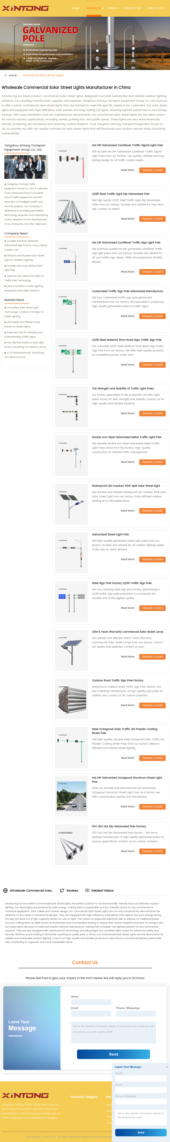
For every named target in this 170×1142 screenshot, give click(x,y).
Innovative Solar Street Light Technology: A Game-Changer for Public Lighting (24, 312)
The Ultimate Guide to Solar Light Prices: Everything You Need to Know (25, 345)
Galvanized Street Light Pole (110, 534)
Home (75, 8)
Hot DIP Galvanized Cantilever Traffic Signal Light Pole (127, 145)
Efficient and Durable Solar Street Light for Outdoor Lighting (24, 258)
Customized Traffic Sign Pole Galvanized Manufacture (127, 291)
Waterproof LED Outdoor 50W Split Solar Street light (126, 486)
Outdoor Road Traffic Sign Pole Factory (117, 680)
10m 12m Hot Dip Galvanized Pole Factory (119, 826)
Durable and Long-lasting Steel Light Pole (23, 268)
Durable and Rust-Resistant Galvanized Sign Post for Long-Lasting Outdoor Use (25, 245)
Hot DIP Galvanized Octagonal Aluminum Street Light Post (127, 780)
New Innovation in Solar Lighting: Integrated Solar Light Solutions (24, 288)
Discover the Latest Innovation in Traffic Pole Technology (24, 278)
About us (154, 8)
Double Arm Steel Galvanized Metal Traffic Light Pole (126, 437)
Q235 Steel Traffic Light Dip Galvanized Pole (120, 194)
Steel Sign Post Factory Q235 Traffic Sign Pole (122, 583)
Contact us (132, 8)
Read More (127, 170)
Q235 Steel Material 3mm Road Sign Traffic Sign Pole (127, 340)
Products (94, 8)
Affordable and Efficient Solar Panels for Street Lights (22, 324)
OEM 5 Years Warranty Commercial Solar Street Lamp (127, 632)
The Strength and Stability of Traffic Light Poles (123, 388)
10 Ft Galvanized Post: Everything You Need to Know (24, 355)
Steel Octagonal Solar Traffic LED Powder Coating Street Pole (124, 731)
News (112, 8)
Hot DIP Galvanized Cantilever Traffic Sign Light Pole (126, 242)
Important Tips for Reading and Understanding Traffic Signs (23, 335)
